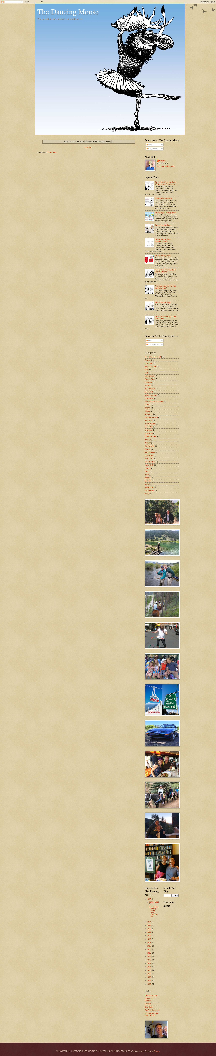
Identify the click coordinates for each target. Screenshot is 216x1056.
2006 (150, 984)
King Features (150, 452)
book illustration (150, 366)
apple (147, 475)
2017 (150, 946)
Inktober (148, 443)
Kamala (147, 449)
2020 (150, 936)
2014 (150, 956)
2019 (150, 939)
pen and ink (149, 392)
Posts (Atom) (52, 152)
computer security (151, 417)
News (147, 370)
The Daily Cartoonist (152, 1010)
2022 (150, 929)
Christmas (148, 430)
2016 (150, 949)
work (146, 373)
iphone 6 (148, 478)
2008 (150, 977)
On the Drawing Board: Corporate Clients (163, 240)
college (147, 411)
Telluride (148, 468)
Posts (150, 145)
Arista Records (150, 424)
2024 (150, 922)
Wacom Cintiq (150, 379)
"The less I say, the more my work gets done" (165, 287)
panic (147, 484)
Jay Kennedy (149, 446)
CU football (149, 427)
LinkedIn (148, 1004)
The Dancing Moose (68, 11)
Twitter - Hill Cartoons (149, 1000)
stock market (149, 490)
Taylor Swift (149, 465)
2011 (150, 967)
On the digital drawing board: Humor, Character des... (153, 911)
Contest (147, 405)
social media (149, 487)
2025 (150, 899)
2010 (150, 970)
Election (148, 440)
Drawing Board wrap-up (163, 198)
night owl (148, 481)
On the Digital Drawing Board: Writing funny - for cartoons (165, 183)
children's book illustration (154, 401)
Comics (147, 360)
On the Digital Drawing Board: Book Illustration (165, 271)
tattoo (147, 494)
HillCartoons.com (151, 995)
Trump (147, 471)
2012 (150, 963)
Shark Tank (149, 459)
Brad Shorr (149, 1007)
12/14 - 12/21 (154, 902)
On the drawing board (162, 256)
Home (89, 147)
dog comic (148, 420)
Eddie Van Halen (151, 436)
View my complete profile (166, 166)
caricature (148, 382)
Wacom (147, 408)
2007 (150, 981)
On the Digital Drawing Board (165, 213)
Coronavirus (149, 398)
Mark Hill (162, 161)
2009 (150, 974)
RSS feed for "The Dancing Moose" (151, 1014)
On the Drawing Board (163, 225)
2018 (150, 943)
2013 (150, 960)
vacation (148, 385)
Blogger (156, 1051)
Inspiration (148, 414)
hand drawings (150, 389)
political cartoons (151, 395)
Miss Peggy (149, 455)
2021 (150, 932)
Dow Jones (149, 433)
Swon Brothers (150, 462)
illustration (148, 363)
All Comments (153, 149)
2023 (150, 925)
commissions (149, 376)
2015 (150, 953)
